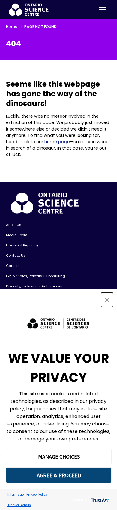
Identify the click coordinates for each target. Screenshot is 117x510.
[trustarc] (99, 500)
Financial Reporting (23, 245)
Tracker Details (19, 504)
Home (11, 26)
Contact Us (16, 255)
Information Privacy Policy (27, 494)
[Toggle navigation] (102, 10)
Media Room (16, 235)
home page (57, 142)
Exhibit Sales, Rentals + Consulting (35, 276)
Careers (13, 265)
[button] (107, 300)
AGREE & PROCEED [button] (59, 475)
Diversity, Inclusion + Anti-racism (34, 286)
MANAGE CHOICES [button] (59, 456)
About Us (13, 224)
